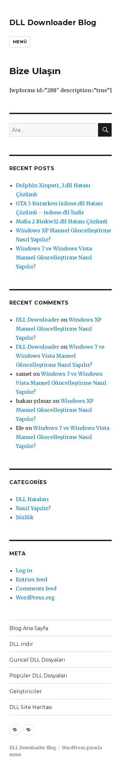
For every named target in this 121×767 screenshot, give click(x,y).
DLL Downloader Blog (52, 22)
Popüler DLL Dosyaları (38, 676)
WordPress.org (35, 597)
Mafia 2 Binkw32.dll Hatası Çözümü (61, 221)
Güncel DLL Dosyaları (37, 660)
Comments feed (36, 588)
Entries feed (31, 579)
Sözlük (25, 517)
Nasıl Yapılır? (33, 508)
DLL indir (21, 644)
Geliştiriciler (25, 691)
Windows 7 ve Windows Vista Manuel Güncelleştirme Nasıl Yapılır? (54, 257)
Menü (20, 41)
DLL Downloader (37, 319)
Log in (24, 570)
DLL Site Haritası (30, 707)
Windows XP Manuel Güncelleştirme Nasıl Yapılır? (58, 328)
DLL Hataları (32, 499)
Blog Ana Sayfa (28, 628)
